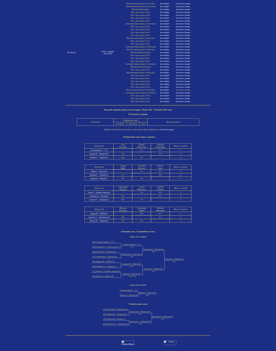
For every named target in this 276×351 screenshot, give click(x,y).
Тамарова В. (103, 221)
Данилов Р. (94, 179)
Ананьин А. (94, 157)
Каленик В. (94, 154)
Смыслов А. (92, 217)
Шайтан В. (104, 214)
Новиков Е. (94, 175)
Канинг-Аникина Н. (103, 193)
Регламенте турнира (167, 130)
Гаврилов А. (104, 157)
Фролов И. (103, 171)
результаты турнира (183, 4)
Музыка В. (105, 196)
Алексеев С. (93, 200)
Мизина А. (104, 179)
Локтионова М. (104, 217)
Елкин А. (91, 193)
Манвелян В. (104, 154)
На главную (71, 52)
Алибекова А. (94, 196)
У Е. (106, 150)
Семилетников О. (96, 150)
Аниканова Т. (104, 200)
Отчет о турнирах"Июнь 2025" (107, 52)
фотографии (164, 4)
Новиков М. (104, 175)
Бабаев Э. (94, 171)
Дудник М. (94, 214)
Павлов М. (94, 221)
